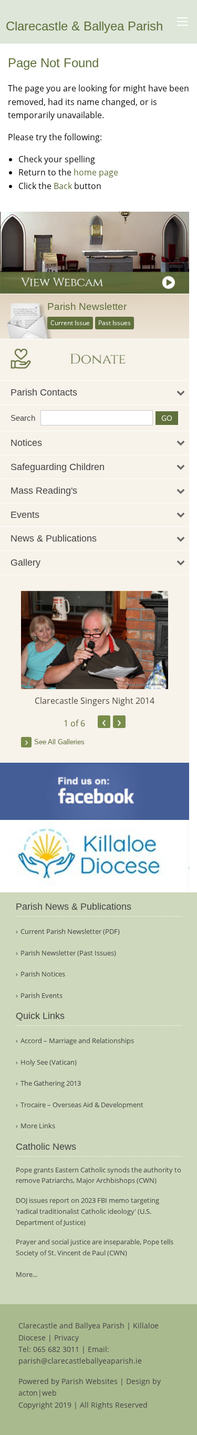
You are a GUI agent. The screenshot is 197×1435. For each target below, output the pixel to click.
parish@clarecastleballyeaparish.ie (80, 1361)
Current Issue (70, 322)
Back (63, 186)
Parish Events (41, 995)
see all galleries (59, 742)
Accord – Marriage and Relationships (77, 1040)
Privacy (66, 1338)
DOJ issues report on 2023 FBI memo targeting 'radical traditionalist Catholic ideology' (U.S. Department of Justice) (87, 1211)
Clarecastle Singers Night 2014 (94, 700)
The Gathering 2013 (50, 1083)
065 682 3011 (56, 1349)
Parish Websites (89, 1381)
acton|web (37, 1393)
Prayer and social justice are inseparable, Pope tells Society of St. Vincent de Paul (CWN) (94, 1247)
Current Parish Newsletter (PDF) (70, 931)
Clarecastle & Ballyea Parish (84, 26)
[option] (94, 649)
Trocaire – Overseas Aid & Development (81, 1104)
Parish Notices (42, 974)
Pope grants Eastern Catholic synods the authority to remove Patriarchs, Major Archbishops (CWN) (98, 1175)
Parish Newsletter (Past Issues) (68, 953)
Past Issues (114, 322)
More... (26, 1274)
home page (96, 172)
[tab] (94, 392)
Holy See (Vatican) (48, 1062)
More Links (37, 1125)
